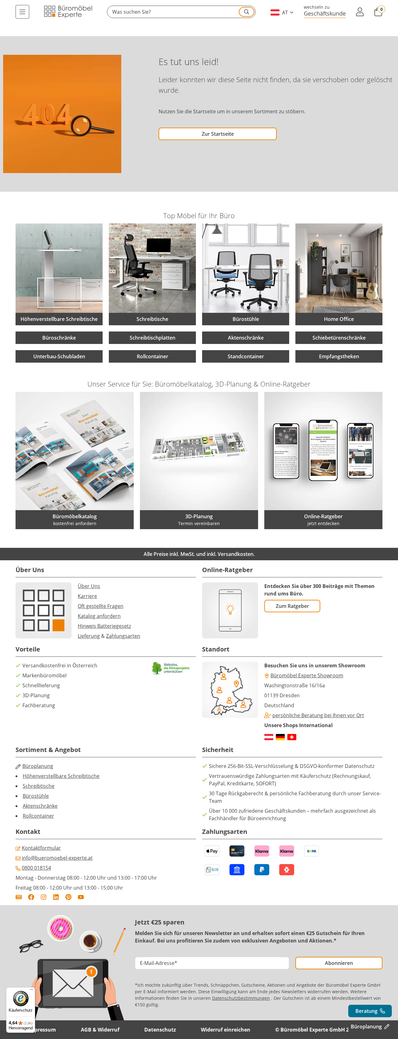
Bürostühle (36, 795)
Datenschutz (160, 1029)
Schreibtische (38, 786)
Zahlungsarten (123, 635)
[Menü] (22, 12)
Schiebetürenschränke (339, 337)
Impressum (42, 1029)
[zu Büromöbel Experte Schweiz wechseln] (291, 737)
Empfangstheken (339, 356)
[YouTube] (81, 897)
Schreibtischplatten (152, 337)
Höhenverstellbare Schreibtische (61, 776)
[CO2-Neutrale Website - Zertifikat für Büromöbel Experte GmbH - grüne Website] (171, 668)
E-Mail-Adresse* (158, 963)
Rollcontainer (152, 356)
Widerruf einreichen (225, 1029)
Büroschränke (59, 337)
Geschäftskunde (325, 13)
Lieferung (89, 635)
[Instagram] (43, 897)
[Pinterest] (68, 897)
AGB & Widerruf (100, 1029)
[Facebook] (31, 897)
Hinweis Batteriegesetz (104, 626)
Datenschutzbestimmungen (241, 998)
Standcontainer (246, 356)
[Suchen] (246, 12)
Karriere (87, 596)
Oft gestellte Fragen (100, 606)
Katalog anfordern (99, 616)
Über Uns (89, 586)
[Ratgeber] (19, 897)
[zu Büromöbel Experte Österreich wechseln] (268, 737)
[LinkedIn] (56, 897)
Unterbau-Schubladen (59, 356)
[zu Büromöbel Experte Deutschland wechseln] (280, 737)
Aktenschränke (246, 337)
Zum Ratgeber (292, 606)
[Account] (359, 11)
